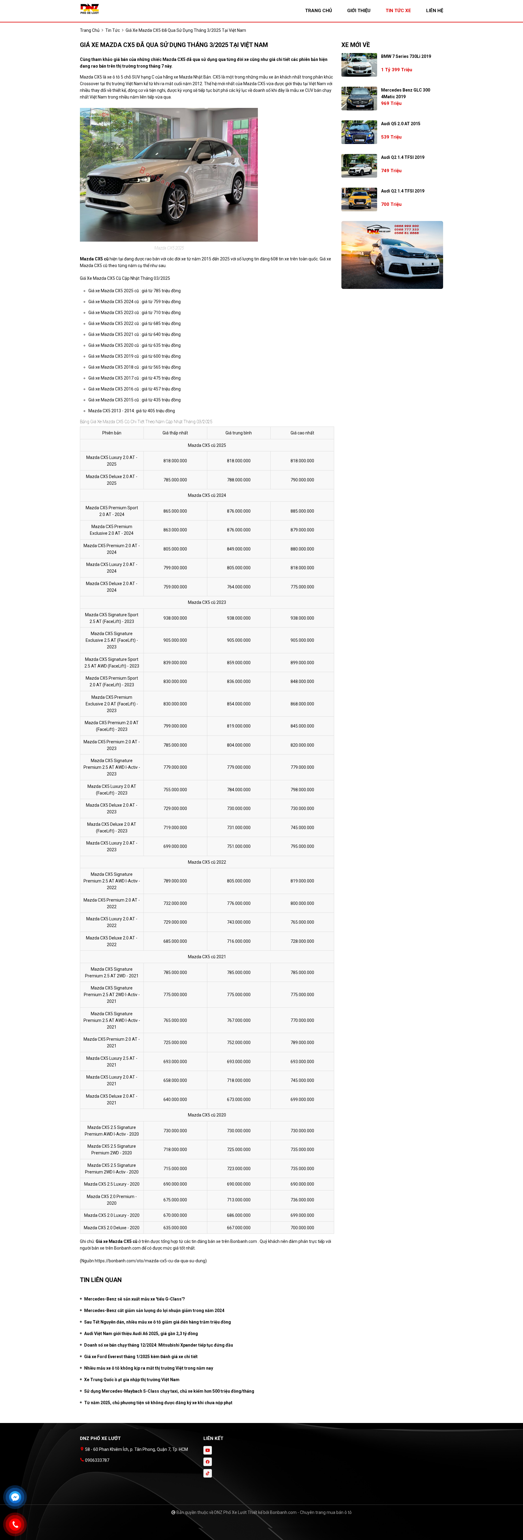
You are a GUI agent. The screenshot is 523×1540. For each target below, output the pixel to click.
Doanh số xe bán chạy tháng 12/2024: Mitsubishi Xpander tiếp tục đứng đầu (158, 1345)
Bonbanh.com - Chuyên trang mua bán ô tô (311, 1512)
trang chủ (318, 10)
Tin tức (112, 30)
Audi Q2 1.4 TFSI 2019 (402, 157)
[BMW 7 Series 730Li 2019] (359, 65)
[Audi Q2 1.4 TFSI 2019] (359, 166)
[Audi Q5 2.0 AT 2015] (359, 132)
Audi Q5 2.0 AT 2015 (400, 123)
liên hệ (434, 10)
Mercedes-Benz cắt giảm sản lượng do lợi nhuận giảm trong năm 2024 (154, 1310)
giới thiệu (358, 10)
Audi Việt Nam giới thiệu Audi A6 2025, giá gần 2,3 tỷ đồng (141, 1333)
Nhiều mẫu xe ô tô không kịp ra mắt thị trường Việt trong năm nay (148, 1368)
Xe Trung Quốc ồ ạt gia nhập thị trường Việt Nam (131, 1379)
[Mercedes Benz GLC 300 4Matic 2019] (359, 98)
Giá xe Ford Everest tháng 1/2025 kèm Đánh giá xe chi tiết (141, 1356)
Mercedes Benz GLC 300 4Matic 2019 (405, 93)
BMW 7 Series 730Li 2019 (406, 56)
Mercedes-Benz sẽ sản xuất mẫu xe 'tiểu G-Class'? (134, 1299)
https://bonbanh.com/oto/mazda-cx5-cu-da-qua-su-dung (150, 1260)
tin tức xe (398, 10)
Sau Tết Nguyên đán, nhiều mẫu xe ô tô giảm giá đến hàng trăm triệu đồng (157, 1322)
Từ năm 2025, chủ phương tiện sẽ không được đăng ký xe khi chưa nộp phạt (158, 1402)
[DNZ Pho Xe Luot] (113, 8)
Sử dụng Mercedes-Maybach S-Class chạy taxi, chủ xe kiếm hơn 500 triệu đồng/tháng (169, 1391)
